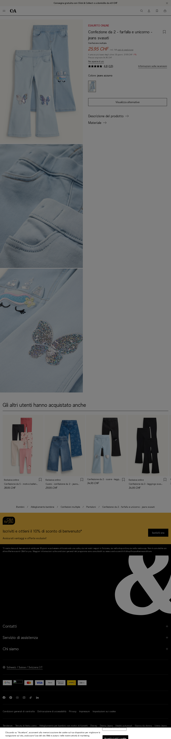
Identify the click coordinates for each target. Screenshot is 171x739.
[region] (85, 733)
